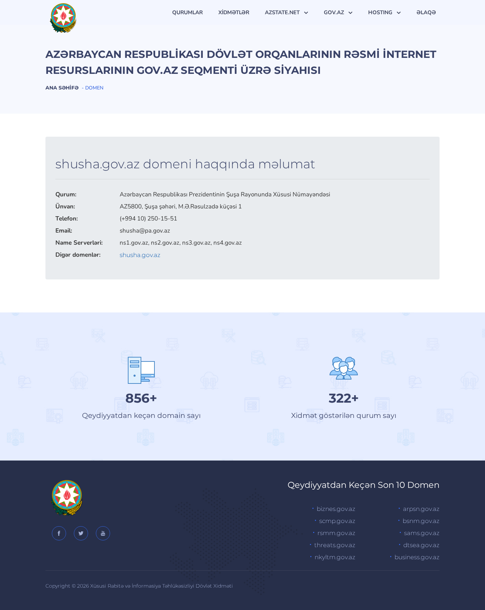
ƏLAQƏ (426, 12)
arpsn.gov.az (421, 508)
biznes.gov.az (336, 508)
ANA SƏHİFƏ (61, 88)
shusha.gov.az (140, 254)
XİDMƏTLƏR (233, 12)
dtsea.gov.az (421, 545)
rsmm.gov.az (336, 533)
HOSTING (381, 12)
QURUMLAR (187, 12)
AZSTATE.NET (283, 12)
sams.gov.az (422, 533)
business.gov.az (417, 557)
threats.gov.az (334, 545)
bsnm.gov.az (421, 520)
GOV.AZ (334, 12)
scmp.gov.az (337, 520)
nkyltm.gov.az (335, 557)
